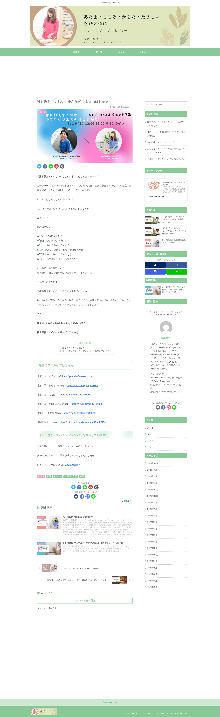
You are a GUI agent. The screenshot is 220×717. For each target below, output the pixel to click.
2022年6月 (152, 528)
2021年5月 (152, 568)
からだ (150, 434)
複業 (76, 476)
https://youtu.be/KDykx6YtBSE (77, 376)
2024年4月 (152, 470)
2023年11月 (152, 496)
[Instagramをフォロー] (87, 496)
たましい (151, 447)
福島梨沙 (166, 338)
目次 (81, 342)
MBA (50, 476)
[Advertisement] (106, 76)
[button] (185, 104)
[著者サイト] (76, 496)
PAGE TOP (111, 702)
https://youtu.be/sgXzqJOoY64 (82, 385)
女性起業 (68, 476)
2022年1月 (152, 548)
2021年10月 (152, 555)
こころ (150, 441)
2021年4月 (152, 574)
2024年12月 (152, 463)
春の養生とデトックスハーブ (160, 142)
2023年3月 (152, 515)
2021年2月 (152, 587)
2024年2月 (152, 483)
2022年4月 (152, 535)
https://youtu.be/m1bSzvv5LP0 (75, 394)
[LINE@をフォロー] (93, 496)
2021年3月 (152, 581)
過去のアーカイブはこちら (74, 348)
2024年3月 (152, 476)
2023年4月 (152, 509)
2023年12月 (152, 489)
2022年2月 (152, 541)
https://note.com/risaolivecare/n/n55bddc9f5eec (84, 422)
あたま (41, 476)
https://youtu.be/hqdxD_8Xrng (86, 404)
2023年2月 (152, 522)
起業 (82, 476)
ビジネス (58, 476)
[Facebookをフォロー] (82, 496)
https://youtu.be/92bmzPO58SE (80, 413)
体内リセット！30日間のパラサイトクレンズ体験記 (166, 134)
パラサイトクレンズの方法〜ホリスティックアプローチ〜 (166, 151)
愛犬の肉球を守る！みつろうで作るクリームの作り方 (166, 124)
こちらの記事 (71, 464)
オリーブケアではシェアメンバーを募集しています (85, 351)
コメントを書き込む (84, 600)
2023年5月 (152, 502)
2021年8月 (152, 561)
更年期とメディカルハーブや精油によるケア (166, 161)
